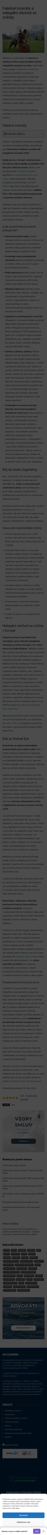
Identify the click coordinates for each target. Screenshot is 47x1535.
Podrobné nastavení (23, 1529)
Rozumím (23, 1515)
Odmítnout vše (23, 1522)
